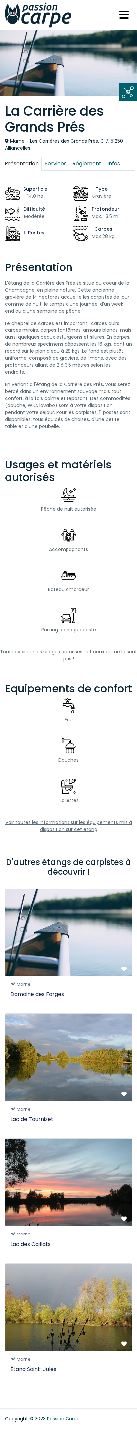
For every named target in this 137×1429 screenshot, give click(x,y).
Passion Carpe (63, 1418)
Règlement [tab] (86, 163)
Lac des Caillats (30, 1244)
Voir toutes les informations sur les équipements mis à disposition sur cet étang (68, 826)
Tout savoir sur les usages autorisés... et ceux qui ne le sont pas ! (68, 655)
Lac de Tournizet (31, 1119)
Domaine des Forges (37, 994)
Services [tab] (56, 163)
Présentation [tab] (22, 163)
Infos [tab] (113, 163)
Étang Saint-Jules (33, 1369)
